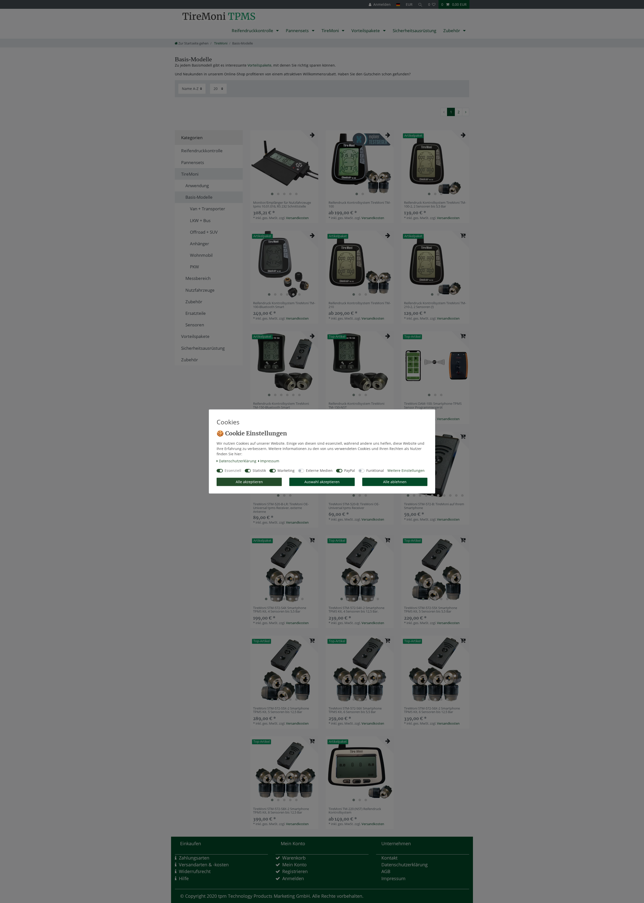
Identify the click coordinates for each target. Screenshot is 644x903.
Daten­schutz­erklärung (237, 461)
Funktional (375, 470)
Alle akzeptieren (249, 481)
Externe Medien (319, 470)
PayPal (349, 470)
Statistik (259, 470)
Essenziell (233, 470)
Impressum (269, 461)
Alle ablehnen (395, 481)
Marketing (286, 470)
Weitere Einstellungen (406, 470)
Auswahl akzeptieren (322, 481)
